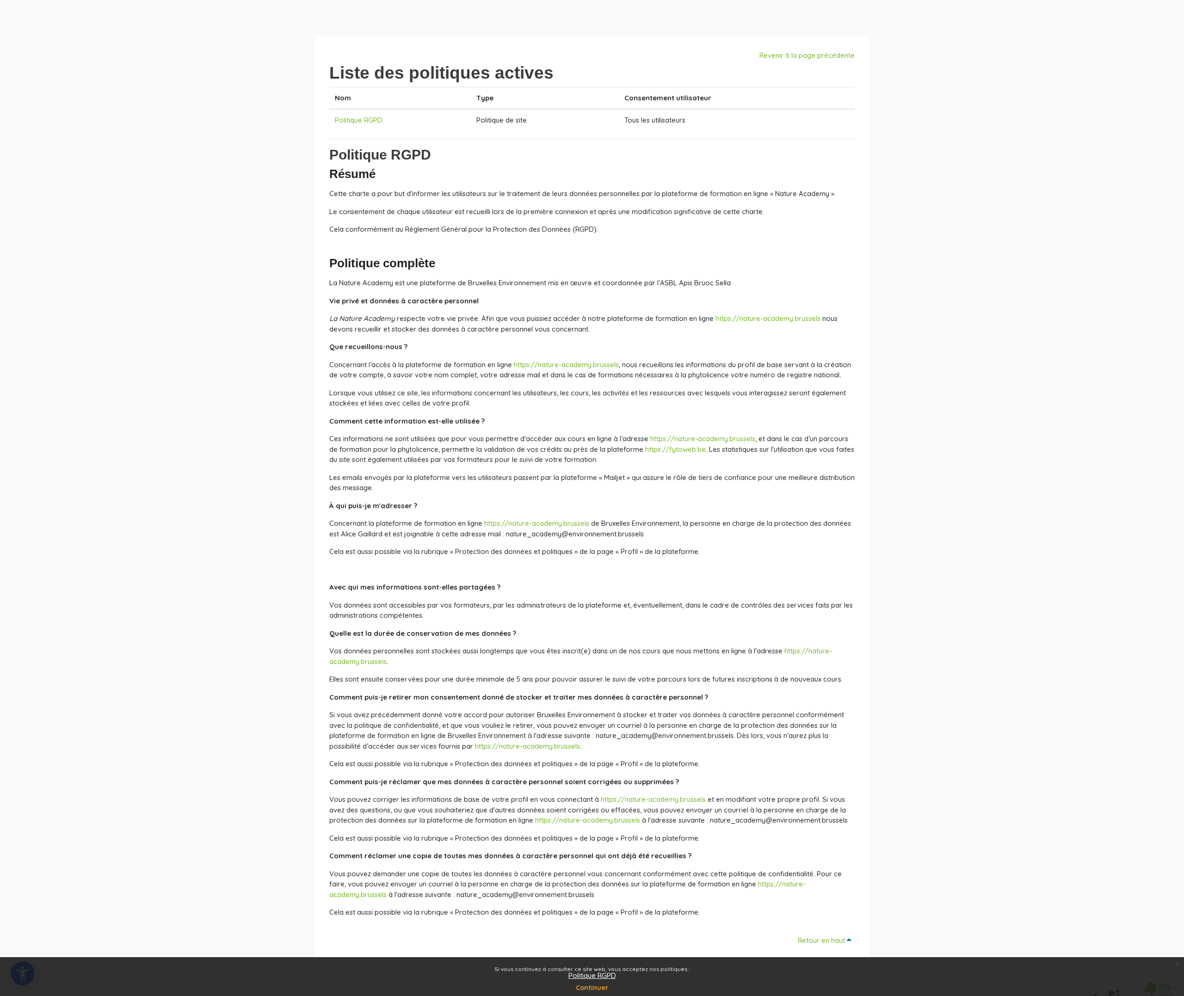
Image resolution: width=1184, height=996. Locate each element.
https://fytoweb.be (675, 449)
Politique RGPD (592, 975)
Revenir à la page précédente (807, 55)
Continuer (592, 988)
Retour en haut (822, 940)
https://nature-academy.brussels (767, 318)
